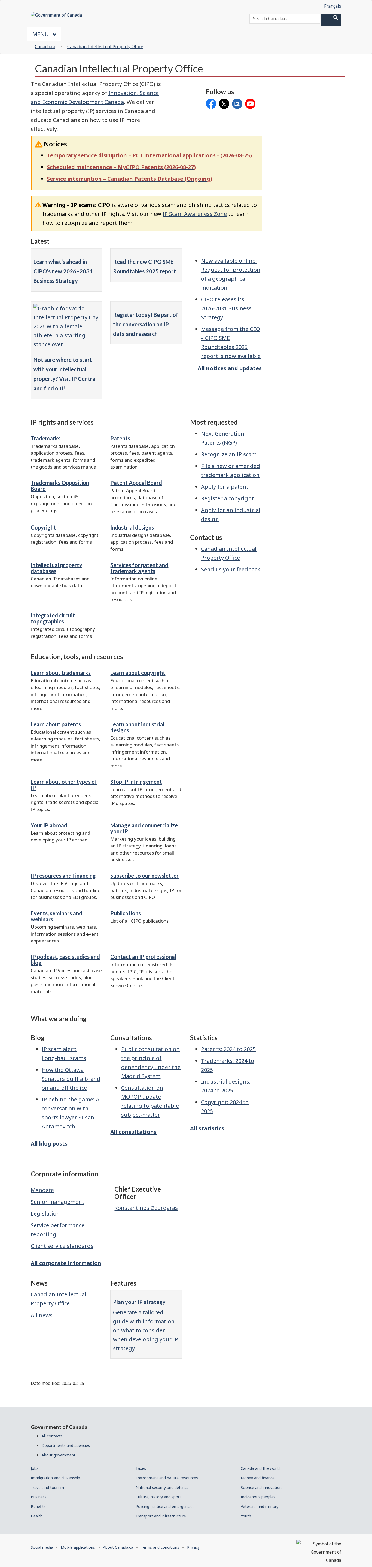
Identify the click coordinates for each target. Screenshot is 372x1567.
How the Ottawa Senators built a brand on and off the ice (71, 1078)
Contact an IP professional (143, 956)
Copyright (43, 527)
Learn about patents (56, 724)
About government (58, 1455)
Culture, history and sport (158, 1496)
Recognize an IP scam (229, 454)
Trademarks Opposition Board (60, 485)
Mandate (42, 1190)
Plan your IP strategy (139, 1302)
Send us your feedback (230, 569)
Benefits (38, 1506)
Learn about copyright (137, 672)
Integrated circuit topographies (53, 618)
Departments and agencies (66, 1445)
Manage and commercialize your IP (144, 828)
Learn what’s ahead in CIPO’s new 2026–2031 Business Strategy (63, 271)
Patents (120, 438)
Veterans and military (259, 1506)
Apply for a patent (224, 486)
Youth (246, 1516)
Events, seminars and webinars (56, 916)
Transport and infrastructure (161, 1516)
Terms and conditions (160, 1547)
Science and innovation (261, 1487)
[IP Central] (66, 326)
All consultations (133, 1132)
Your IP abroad (49, 825)
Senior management (57, 1201)
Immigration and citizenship (55, 1477)
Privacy (193, 1547)
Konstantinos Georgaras (146, 1207)
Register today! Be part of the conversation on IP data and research (145, 324)
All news (42, 1315)
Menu (41, 34)
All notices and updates (230, 368)
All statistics (207, 1128)
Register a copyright (227, 498)
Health (36, 1516)
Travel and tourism (47, 1487)
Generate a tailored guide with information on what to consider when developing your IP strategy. (145, 1330)
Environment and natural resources (167, 1477)
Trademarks (45, 438)
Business (39, 1496)
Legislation (45, 1213)
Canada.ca (45, 47)
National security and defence (162, 1487)
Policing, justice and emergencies (165, 1506)
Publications (125, 913)
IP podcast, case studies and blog (65, 959)
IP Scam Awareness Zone (195, 214)
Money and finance (258, 1477)
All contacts (52, 1436)
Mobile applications (78, 1547)
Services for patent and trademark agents (139, 568)
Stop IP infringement (136, 781)
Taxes (141, 1468)
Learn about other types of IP (64, 784)
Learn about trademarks (61, 672)
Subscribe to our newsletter (144, 875)
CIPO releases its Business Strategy (226, 308)
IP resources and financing (63, 875)
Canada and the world (260, 1468)
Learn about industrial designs (137, 727)
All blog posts (49, 1143)
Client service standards (62, 1246)
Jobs (34, 1468)
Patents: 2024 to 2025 (228, 1049)
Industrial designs (132, 527)
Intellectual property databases (56, 568)
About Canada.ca (118, 1547)
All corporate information (66, 1263)
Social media (42, 1547)
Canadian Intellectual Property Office (105, 47)
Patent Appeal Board (136, 482)
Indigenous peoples (258, 1496)
